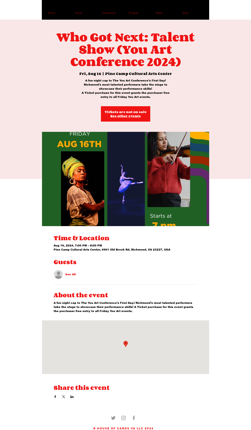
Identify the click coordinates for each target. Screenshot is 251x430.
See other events (125, 116)
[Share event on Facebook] (55, 396)
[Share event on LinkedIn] (72, 396)
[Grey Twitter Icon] (113, 418)
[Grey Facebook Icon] (134, 418)
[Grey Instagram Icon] (124, 418)
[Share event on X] (63, 396)
